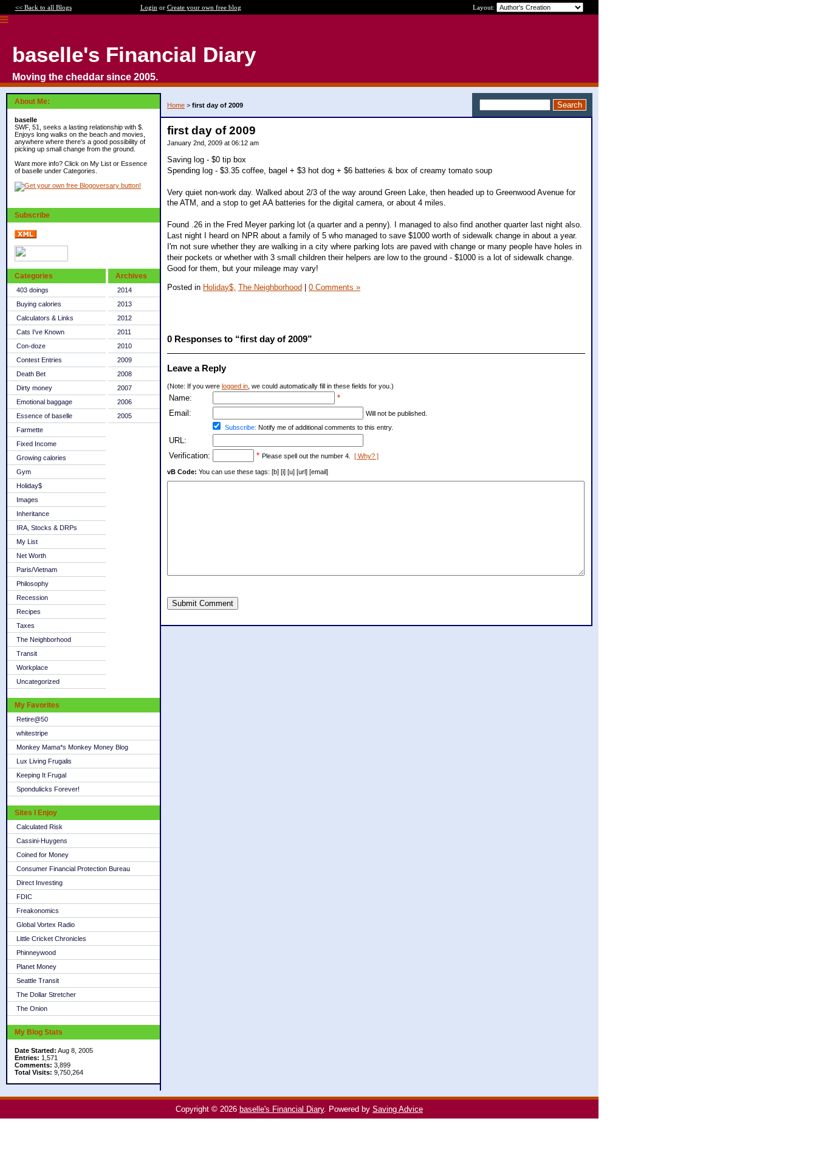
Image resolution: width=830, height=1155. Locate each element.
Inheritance (32, 513)
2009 (124, 360)
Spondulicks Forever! (48, 789)
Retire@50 (32, 719)
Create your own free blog (204, 7)
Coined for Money (42, 854)
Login (148, 7)
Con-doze (31, 346)
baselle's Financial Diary (281, 1109)
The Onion (31, 1008)
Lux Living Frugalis (44, 761)
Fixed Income (36, 443)
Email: (180, 413)
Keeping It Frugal (41, 775)
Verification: (189, 455)
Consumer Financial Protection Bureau (73, 868)
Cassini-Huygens (41, 840)
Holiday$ (29, 485)
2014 (124, 290)
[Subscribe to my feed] (25, 236)
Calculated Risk (39, 826)
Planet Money (36, 966)
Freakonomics (37, 910)
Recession (32, 597)
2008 (124, 374)
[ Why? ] (366, 456)
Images (27, 499)
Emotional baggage (44, 401)
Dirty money (34, 387)
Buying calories (38, 304)
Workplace (32, 667)
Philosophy (32, 583)
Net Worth (31, 555)
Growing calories (41, 457)
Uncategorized (38, 681)
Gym (23, 471)
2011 (124, 332)
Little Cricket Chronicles (51, 938)
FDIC (24, 896)
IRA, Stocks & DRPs (46, 527)
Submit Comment (202, 603)
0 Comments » (334, 287)
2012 (124, 318)
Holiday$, (219, 287)
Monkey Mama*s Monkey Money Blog (72, 747)
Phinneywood (36, 952)
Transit (26, 653)
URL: (178, 440)
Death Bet (31, 374)
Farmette (29, 429)
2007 (124, 387)
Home (176, 105)
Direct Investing (39, 882)
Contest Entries (39, 360)
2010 (124, 346)
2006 (124, 401)
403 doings (32, 290)
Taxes (25, 625)
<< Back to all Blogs (43, 7)
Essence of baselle (44, 415)
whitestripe (32, 733)
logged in (235, 386)
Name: (180, 397)
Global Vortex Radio (45, 924)
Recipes (28, 611)
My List (27, 541)
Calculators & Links (45, 318)
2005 (124, 415)
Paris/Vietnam (36, 569)
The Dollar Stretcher (46, 994)
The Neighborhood (43, 639)
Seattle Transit (37, 980)
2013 (124, 304)
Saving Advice (397, 1109)
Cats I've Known (40, 332)
